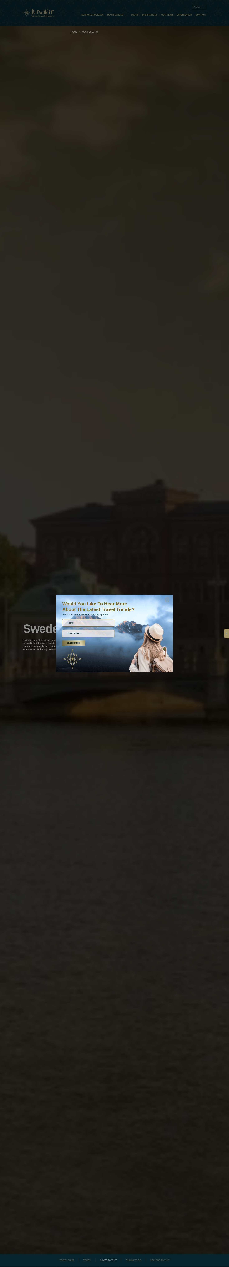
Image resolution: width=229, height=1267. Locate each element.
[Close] (167, 600)
